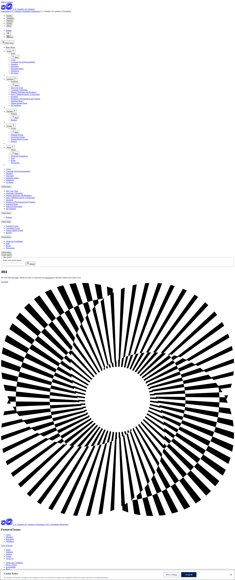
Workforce (10, 541)
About (9, 26)
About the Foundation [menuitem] (14, 241)
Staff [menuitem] (8, 244)
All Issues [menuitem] (9, 182)
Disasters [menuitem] (9, 173)
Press (8, 569)
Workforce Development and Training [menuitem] (20, 202)
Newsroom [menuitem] (10, 248)
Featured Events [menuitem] (12, 226)
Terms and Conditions (14, 563)
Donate (9, 30)
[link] (8, 33)
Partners (10, 21)
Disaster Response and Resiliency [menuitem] (19, 195)
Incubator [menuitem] (9, 200)
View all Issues (7, 545)
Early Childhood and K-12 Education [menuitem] (20, 198)
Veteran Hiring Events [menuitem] (14, 230)
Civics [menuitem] (8, 169)
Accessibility (11, 567)
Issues (9, 16)
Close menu (6, 187)
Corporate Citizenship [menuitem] (14, 193)
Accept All (188, 574)
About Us (9, 558)
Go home (4, 282)
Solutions (10, 18)
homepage (49, 278)
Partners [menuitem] (9, 217)
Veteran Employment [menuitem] (14, 206)
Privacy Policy (11, 565)
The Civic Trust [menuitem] (12, 191)
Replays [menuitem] (9, 233)
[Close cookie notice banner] (231, 574)
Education (10, 539)
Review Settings (171, 574)
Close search (6, 255)
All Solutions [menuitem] (11, 209)
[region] (117, 575)
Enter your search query (12, 260)
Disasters (9, 537)
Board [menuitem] (8, 246)
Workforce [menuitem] (10, 180)
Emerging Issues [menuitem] (12, 178)
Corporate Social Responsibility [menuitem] (18, 171)
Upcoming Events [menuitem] (13, 228)
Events (9, 23)
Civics (8, 535)
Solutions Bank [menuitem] (12, 204)
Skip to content (7, 2)
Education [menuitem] (10, 176)
